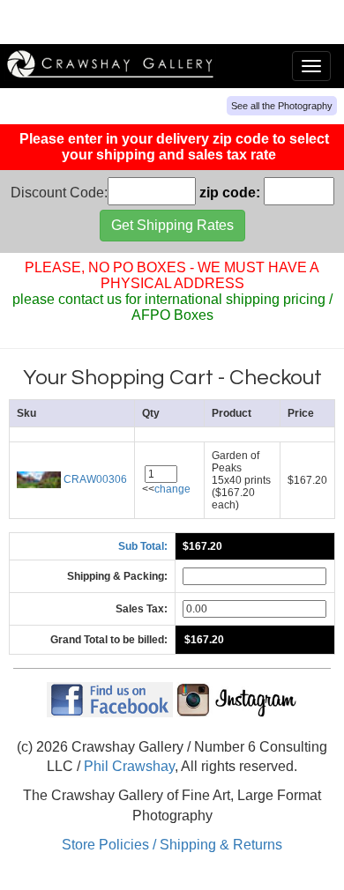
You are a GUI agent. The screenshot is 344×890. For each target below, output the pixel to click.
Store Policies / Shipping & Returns (172, 844)
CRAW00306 (94, 479)
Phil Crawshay (129, 766)
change (172, 489)
